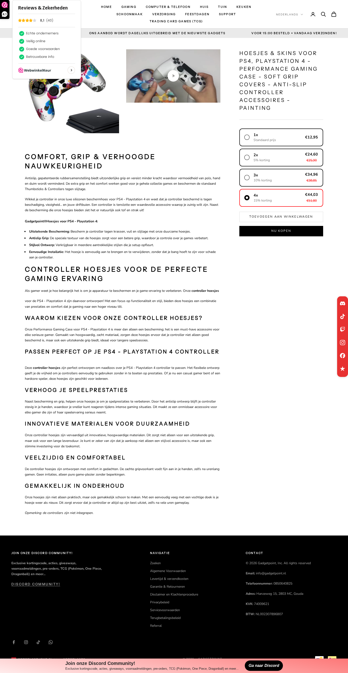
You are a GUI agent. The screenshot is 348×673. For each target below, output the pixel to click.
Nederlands (287, 14)
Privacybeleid (159, 602)
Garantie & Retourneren (167, 586)
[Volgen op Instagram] (26, 642)
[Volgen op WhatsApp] (50, 642)
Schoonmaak (129, 14)
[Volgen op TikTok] (38, 642)
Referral (156, 625)
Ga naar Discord (264, 665)
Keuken (243, 7)
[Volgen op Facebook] (13, 642)
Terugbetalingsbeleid (165, 618)
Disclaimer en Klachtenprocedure (174, 594)
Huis (204, 7)
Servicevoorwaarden (165, 610)
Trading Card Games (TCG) (176, 21)
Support (227, 14)
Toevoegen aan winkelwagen (281, 217)
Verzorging (164, 14)
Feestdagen (197, 14)
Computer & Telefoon (168, 7)
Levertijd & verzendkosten (169, 579)
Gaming (128, 7)
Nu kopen (281, 231)
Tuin (222, 7)
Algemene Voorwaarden (168, 571)
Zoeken (155, 563)
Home (106, 7)
